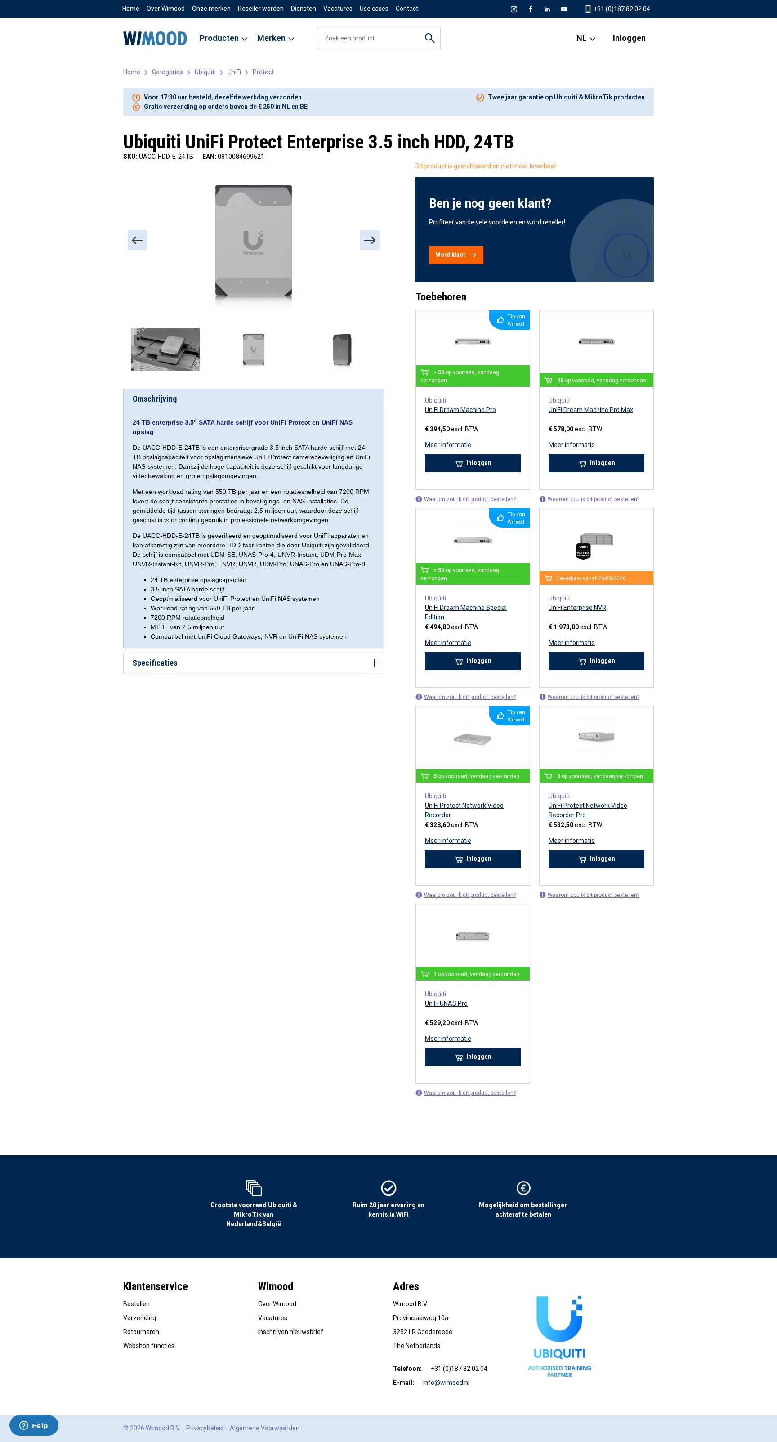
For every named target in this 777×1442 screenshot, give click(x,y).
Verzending (139, 1317)
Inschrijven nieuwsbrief (290, 1331)
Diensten (303, 8)
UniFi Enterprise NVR (577, 607)
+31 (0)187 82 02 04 (621, 9)
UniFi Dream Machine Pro (460, 409)
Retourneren (141, 1331)
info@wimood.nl (446, 1382)
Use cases (374, 8)
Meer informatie (448, 444)
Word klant (450, 254)
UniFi (234, 72)
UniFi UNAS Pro (446, 1003)
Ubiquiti (205, 72)
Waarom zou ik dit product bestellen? (470, 499)
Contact (407, 8)
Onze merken (211, 8)
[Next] (370, 240)
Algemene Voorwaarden (264, 1428)
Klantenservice (155, 1286)
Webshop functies (148, 1345)
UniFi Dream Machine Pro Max (591, 409)
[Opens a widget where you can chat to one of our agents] (33, 1426)
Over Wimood (166, 8)
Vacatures (338, 8)
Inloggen (629, 38)
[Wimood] (155, 38)
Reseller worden (261, 8)
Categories (167, 72)
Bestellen (136, 1304)
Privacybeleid (205, 1428)
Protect (263, 72)
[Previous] (137, 240)
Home (130, 8)
